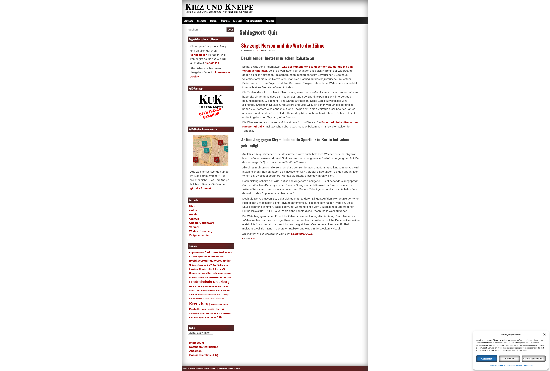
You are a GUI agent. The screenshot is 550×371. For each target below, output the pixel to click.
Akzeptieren (486, 358)
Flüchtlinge (213, 277)
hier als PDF (213, 62)
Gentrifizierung (196, 286)
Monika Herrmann (198, 309)
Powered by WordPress (218, 368)
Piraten (202, 313)
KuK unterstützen (254, 20)
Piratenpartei (211, 313)
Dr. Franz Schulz (196, 277)
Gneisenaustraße (213, 286)
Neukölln (211, 309)
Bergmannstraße (196, 253)
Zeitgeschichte (199, 235)
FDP (206, 277)
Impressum (528, 366)
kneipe (205, 299)
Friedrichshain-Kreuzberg (209, 282)
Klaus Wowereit (195, 299)
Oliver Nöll (220, 309)
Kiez (253, 238)
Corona (193, 273)
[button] (544, 334)
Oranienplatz (194, 313)
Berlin (208, 252)
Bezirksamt (225, 252)
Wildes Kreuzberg (201, 231)
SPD (219, 317)
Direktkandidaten (224, 273)
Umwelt (194, 218)
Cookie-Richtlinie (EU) (203, 355)
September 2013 (301, 233)
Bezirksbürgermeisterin (199, 257)
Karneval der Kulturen (207, 295)
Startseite (188, 20)
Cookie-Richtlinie (496, 366)
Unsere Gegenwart (201, 222)
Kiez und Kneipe (223, 295)
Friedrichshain (224, 277)
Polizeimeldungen (224, 313)
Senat (213, 317)
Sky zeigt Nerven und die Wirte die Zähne (282, 45)
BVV (209, 264)
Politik (193, 214)
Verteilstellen (198, 54)
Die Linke (212, 273)
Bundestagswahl (199, 265)
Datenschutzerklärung (513, 366)
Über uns (225, 20)
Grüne (225, 286)
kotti (222, 299)
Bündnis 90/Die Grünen (209, 269)
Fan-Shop (237, 20)
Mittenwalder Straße (219, 305)
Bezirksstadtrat (217, 257)
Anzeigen (270, 20)
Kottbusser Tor (214, 299)
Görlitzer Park (195, 291)
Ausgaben (201, 20)
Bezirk (215, 253)
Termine (214, 20)
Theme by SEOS (233, 368)
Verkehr (194, 226)
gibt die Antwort (200, 188)
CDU (222, 269)
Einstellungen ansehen (533, 358)
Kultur (193, 210)
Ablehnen (509, 358)
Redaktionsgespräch (199, 317)
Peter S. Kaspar (268, 50)
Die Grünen (202, 273)
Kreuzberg (199, 303)
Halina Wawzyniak (208, 291)
